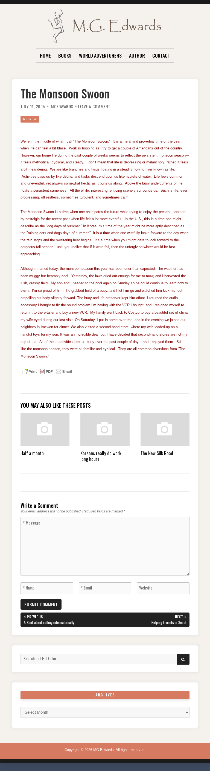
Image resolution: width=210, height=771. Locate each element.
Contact (161, 55)
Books (64, 55)
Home (45, 55)
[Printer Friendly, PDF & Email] (47, 371)
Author (137, 55)
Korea (30, 119)
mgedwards (62, 106)
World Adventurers (100, 55)
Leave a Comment (94, 106)
